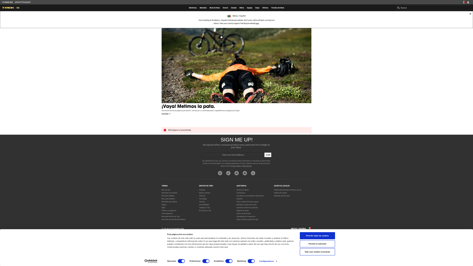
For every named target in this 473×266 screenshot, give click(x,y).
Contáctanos (240, 193)
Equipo (164, 205)
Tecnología (203, 199)
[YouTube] (245, 173)
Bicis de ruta (166, 190)
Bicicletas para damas (169, 202)
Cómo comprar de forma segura (247, 202)
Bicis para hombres (168, 199)
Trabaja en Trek (204, 208)
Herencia (202, 196)
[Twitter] (253, 173)
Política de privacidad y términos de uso (287, 190)
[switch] (205, 261)
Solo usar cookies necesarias (317, 252)
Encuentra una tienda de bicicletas (174, 219)
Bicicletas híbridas (168, 196)
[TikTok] (228, 173)
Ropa (163, 208)
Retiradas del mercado (282, 196)
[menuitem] (192, 7)
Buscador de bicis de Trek (171, 216)
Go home (165, 114)
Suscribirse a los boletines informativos (250, 196)
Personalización (167, 213)
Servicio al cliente (242, 190)
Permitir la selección (317, 244)
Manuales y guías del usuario (246, 205)
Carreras (202, 202)
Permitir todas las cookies (317, 236)
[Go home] (236, 61)
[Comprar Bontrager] (23, 2)
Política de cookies (280, 193)
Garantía (239, 199)
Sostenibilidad (204, 205)
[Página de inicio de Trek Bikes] (7, 2)
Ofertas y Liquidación (169, 210)
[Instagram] (220, 173)
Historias (202, 190)
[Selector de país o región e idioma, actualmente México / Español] (464, 2)
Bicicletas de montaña (169, 193)
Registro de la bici (242, 210)
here (257, 23)
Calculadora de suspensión (245, 216)
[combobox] (433, 7)
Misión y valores (204, 193)
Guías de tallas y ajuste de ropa (247, 219)
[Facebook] (236, 173)
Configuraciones (266, 261)
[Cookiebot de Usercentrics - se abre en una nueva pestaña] (151, 261)
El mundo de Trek (205, 210)
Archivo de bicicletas (243, 213)
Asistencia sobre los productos (247, 208)
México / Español (298, 229)
